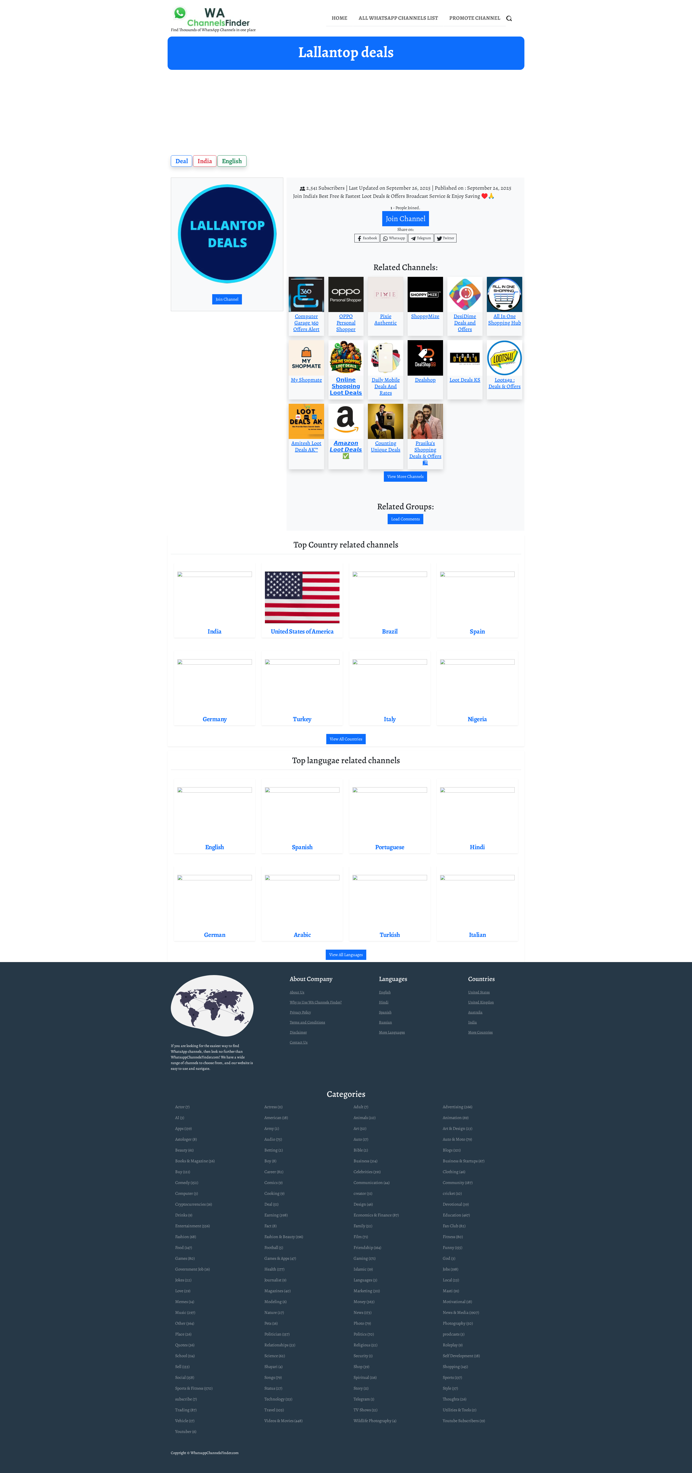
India (205, 161)
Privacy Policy (300, 1012)
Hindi (383, 1002)
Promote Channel (474, 18)
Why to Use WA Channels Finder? (316, 1002)
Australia (475, 1012)
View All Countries (346, 739)
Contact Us (299, 1042)
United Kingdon (481, 1002)
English (232, 161)
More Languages (392, 1032)
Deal (181, 161)
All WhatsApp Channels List (398, 18)
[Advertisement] (346, 110)
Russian (385, 1022)
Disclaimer (298, 1032)
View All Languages (346, 955)
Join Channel (227, 299)
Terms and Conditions (307, 1022)
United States (479, 992)
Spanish (385, 1012)
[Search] (509, 18)
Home (339, 18)
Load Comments (405, 519)
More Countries (480, 1032)
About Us (297, 992)
